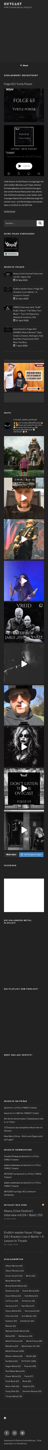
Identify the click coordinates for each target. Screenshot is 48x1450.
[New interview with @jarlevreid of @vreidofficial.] (24, 622)
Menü (25, 65)
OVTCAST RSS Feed (15, 1205)
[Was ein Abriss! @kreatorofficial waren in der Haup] (24, 581)
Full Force (11, 1301)
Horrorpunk (32, 1311)
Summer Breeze (31, 1391)
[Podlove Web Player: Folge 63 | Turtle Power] (24, 150)
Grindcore (28, 1301)
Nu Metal (11, 1361)
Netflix (31, 1356)
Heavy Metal (13, 1311)
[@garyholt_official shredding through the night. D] (24, 539)
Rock (27, 1381)
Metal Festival (14, 1341)
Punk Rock (12, 1381)
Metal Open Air (31, 1346)
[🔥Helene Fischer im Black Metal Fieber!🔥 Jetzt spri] (24, 747)
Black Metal (13, 1281)
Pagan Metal (13, 1366)
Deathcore (12, 1291)
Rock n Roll (12, 1386)
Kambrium (27, 1321)
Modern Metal (14, 1356)
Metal (10, 1336)
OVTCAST (28, 1361)
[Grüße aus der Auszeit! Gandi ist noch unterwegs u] (24, 456)
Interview (11, 1316)
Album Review (14, 1266)
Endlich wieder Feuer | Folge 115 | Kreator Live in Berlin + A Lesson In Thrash (28, 292)
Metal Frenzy (34, 1341)
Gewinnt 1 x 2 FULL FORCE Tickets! (20, 1108)
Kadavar (11, 1321)
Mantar (10, 1326)
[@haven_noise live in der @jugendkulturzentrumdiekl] (24, 664)
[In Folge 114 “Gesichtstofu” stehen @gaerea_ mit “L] (24, 705)
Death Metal (31, 1291)
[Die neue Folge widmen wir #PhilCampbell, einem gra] (24, 788)
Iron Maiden (29, 1316)
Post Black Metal (15, 1371)
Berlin (30, 1276)
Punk (28, 1376)
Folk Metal (31, 1296)
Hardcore (11, 1306)
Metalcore (25, 1336)
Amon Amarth (14, 1276)
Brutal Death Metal (16, 1286)
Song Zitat (12, 1391)
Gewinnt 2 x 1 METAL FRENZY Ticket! (21, 1113)
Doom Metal (13, 1296)
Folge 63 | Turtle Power (18, 84)
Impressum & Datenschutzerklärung (19, 1440)
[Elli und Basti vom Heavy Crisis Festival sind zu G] (24, 498)
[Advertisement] (24, 34)
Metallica (11, 1346)
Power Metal (13, 1376)
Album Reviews (14, 1271)
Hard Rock (27, 1306)
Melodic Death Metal (17, 1331)
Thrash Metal (13, 1396)
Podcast (30, 1366)
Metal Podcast (14, 1351)
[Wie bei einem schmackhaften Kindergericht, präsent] (24, 830)
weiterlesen (9, 211)
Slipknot (28, 1386)
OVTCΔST (13, 4)
